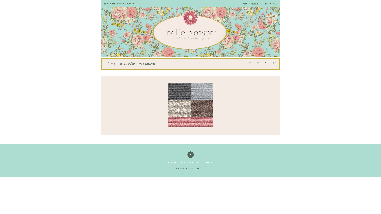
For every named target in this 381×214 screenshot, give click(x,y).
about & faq (127, 63)
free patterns (147, 63)
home (111, 63)
